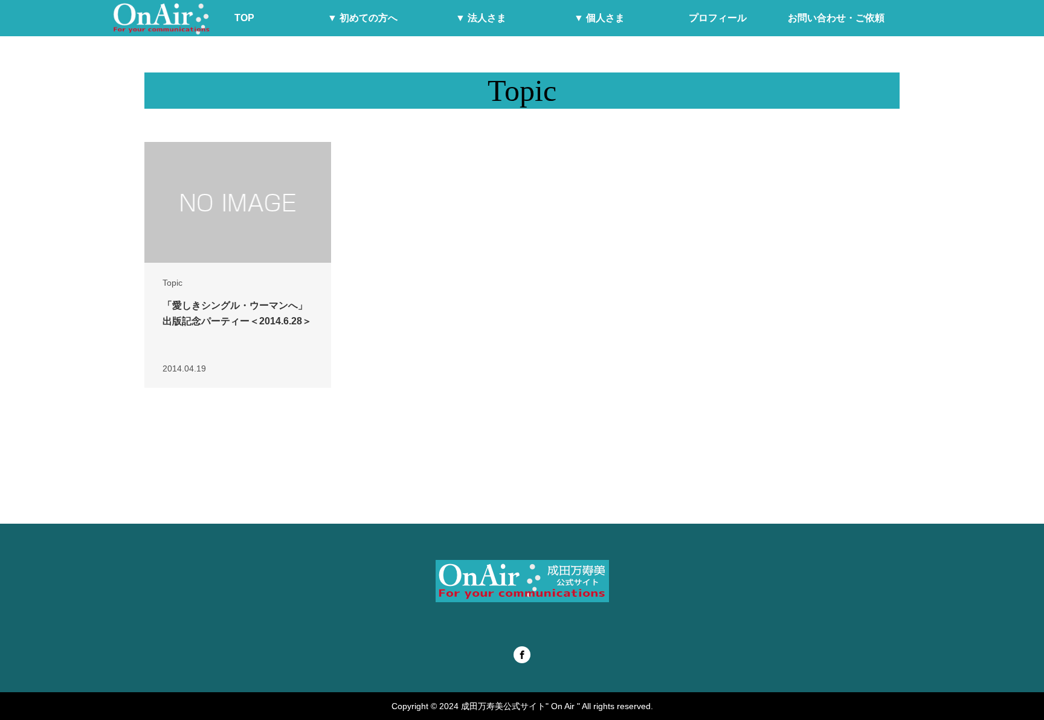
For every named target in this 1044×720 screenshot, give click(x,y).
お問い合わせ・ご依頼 (836, 18)
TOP (244, 18)
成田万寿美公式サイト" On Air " (520, 706)
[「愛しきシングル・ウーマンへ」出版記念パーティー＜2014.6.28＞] (237, 202)
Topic (172, 283)
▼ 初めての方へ (362, 18)
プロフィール (718, 18)
